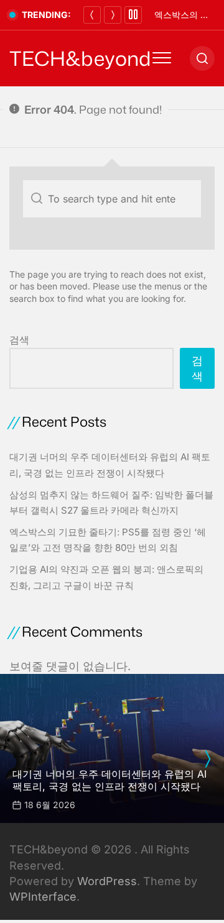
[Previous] (92, 15)
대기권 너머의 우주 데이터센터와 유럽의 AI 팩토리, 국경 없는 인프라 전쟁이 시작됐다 (109, 780)
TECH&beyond (80, 58)
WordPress (107, 881)
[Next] (112, 15)
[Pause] (133, 15)
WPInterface (43, 896)
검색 (19, 340)
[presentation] (207, 759)
